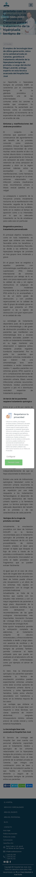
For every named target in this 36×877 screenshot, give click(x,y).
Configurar (10, 457)
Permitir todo (13, 462)
